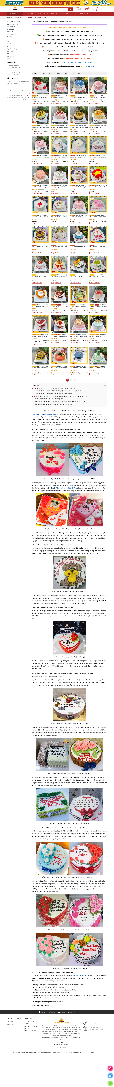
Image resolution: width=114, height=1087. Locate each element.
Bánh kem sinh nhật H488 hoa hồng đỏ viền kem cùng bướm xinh (40, 96)
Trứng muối (10, 54)
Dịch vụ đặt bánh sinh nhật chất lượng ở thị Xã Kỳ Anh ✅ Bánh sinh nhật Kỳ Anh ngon (18, 84)
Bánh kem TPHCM (48, 1033)
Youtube (62, 1012)
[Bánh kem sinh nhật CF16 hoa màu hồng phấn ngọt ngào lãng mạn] (98, 205)
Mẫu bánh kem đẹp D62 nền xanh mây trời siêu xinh (97, 335)
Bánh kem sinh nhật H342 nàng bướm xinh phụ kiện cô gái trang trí (59, 96)
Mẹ (8, 41)
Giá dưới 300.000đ (14, 65)
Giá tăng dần (66, 73)
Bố (7, 39)
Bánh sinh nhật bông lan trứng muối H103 (97, 126)
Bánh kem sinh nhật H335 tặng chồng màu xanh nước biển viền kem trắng (78, 96)
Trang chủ (10, 1021)
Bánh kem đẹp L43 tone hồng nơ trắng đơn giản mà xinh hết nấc (40, 186)
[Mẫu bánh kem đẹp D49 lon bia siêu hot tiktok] (98, 355)
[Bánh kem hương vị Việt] (57, 3)
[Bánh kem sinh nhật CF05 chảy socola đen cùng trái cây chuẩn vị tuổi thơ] (79, 264)
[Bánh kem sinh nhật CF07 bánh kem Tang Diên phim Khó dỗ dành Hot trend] (40, 264)
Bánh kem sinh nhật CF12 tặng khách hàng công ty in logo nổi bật (59, 245)
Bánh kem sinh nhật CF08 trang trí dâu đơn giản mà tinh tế (97, 245)
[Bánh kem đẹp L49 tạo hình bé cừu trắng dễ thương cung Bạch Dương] (79, 145)
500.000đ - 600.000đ (14, 72)
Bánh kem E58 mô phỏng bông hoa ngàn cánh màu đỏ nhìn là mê (97, 305)
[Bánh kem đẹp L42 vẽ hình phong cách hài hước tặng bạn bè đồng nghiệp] (59, 175)
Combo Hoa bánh (65, 14)
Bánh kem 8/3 (84, 14)
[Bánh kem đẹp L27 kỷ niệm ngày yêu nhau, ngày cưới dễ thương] (40, 205)
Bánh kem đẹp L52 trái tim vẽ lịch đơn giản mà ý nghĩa (59, 156)
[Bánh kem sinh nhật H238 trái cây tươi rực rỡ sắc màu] (40, 115)
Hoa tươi (75, 14)
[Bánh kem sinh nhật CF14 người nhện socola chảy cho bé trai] (40, 234)
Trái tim (9, 59)
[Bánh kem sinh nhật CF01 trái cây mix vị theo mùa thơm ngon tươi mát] (40, 294)
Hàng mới (57, 73)
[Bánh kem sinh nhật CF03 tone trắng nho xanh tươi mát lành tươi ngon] (98, 264)
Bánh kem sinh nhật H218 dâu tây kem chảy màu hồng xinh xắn (59, 126)
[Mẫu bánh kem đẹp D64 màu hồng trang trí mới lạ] (79, 324)
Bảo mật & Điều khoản (30, 1030)
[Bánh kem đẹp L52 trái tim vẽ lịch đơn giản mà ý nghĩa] (59, 145)
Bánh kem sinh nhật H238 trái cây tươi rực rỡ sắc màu (40, 126)
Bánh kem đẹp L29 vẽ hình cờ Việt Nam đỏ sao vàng (98, 186)
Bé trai (9, 44)
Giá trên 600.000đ (14, 75)
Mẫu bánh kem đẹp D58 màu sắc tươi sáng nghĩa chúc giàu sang (59, 366)
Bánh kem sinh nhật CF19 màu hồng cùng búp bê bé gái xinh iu (78, 216)
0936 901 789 (89, 66)
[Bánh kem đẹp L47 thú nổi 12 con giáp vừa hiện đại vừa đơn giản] (98, 145)
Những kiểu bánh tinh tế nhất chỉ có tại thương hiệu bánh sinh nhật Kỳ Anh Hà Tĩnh (61, 396)
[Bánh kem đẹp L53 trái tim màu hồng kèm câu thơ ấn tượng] (40, 145)
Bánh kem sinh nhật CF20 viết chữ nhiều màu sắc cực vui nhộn (59, 216)
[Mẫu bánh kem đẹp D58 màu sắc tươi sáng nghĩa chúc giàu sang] (59, 355)
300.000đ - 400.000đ (14, 67)
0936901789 (64, 1044)
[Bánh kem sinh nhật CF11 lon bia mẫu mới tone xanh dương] (79, 234)
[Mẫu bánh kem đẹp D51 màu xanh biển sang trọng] (79, 355)
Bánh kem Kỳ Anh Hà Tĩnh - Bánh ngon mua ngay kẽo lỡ (53, 404)
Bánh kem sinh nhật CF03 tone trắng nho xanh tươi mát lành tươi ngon (98, 275)
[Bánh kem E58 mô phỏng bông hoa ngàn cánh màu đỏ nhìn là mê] (98, 294)
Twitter (53, 1012)
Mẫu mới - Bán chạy (12, 24)
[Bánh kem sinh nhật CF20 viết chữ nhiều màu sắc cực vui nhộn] (59, 205)
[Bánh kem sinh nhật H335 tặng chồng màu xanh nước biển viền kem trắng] (79, 85)
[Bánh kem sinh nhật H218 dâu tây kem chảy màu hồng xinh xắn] (59, 115)
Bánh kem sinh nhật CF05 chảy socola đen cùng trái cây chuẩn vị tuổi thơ (78, 275)
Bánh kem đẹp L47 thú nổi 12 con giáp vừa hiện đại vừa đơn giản (97, 156)
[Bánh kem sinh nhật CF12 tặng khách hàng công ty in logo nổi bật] (59, 234)
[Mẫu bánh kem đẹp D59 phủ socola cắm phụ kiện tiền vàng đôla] (40, 355)
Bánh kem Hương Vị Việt (53, 1052)
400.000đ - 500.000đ (14, 70)
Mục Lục (35, 385)
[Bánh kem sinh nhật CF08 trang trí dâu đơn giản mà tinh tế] (98, 234)
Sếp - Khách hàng (12, 49)
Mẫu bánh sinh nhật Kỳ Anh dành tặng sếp (49, 399)
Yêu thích (91, 9)
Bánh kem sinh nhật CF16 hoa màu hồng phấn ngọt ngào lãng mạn (98, 216)
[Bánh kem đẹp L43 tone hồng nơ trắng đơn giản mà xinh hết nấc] (40, 175)
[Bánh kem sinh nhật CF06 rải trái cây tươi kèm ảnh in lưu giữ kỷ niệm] (59, 264)
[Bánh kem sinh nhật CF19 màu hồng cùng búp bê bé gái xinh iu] (79, 205)
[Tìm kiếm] (70, 9)
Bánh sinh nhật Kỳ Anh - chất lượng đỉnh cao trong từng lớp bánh (55, 388)
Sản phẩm (10, 1024)
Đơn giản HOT (11, 26)
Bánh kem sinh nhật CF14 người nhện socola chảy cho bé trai (40, 245)
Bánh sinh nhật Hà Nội (71, 1033)
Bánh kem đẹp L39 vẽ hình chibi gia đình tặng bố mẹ (78, 186)
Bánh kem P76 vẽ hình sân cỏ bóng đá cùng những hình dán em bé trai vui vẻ (78, 305)
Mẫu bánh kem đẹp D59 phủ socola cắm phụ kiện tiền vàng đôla (40, 366)
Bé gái (8, 46)
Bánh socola (10, 56)
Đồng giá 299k (11, 29)
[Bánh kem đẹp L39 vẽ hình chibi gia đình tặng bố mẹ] (79, 175)
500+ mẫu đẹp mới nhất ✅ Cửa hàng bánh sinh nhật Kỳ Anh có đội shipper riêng (18, 92)
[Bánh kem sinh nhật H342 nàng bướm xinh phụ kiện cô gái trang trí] (59, 85)
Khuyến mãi (38, 14)
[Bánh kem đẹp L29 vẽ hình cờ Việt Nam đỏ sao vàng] (98, 175)
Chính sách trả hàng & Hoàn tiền (30, 1022)
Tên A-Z (42, 73)
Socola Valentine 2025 (51, 14)
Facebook (43, 1012)
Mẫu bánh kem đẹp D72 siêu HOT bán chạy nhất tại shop (59, 335)
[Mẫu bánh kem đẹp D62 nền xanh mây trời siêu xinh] (98, 324)
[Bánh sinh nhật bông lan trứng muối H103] (98, 115)
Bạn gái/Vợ (10, 31)
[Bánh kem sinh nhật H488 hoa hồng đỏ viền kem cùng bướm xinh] (40, 85)
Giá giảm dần (76, 73)
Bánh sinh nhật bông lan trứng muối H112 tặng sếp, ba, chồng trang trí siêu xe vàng (78, 126)
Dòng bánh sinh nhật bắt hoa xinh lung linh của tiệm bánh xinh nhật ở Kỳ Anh (60, 401)
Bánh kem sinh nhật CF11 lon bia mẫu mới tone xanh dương (78, 245)
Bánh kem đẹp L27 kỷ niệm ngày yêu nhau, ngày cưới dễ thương (40, 216)
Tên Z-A (50, 73)
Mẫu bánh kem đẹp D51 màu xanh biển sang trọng (78, 366)
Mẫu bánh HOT (28, 14)
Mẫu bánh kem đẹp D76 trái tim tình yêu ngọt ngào (40, 335)
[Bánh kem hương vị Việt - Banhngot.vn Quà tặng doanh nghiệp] (15, 9)
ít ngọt (10, 88)
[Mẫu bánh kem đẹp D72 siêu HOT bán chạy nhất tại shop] (59, 324)
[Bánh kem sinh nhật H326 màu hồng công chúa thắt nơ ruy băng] (98, 85)
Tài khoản (102, 9)
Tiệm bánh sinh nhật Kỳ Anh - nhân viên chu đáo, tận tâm (54, 393)
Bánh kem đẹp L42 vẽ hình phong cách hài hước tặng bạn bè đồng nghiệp (59, 186)
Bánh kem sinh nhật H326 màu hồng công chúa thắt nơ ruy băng (97, 96)
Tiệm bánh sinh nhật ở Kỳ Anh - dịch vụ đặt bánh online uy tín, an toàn (58, 391)
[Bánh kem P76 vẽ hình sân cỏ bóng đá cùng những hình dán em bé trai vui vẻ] (79, 294)
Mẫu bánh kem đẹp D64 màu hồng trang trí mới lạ (78, 335)
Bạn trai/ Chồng (11, 34)
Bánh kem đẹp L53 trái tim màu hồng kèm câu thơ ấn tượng (40, 156)
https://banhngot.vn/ (79, 975)
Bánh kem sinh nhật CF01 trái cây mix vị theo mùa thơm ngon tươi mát (40, 305)
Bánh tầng (10, 51)
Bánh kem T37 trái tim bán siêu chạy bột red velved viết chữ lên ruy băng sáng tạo (59, 305)
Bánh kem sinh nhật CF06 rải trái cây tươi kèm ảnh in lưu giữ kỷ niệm (59, 275)
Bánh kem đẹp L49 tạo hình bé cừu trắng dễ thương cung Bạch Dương (78, 156)
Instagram (72, 1012)
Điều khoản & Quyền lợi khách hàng (30, 1027)
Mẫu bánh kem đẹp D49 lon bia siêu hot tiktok (97, 366)
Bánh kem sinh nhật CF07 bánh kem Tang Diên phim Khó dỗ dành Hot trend (40, 275)
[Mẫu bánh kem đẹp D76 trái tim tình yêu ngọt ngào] (40, 324)
